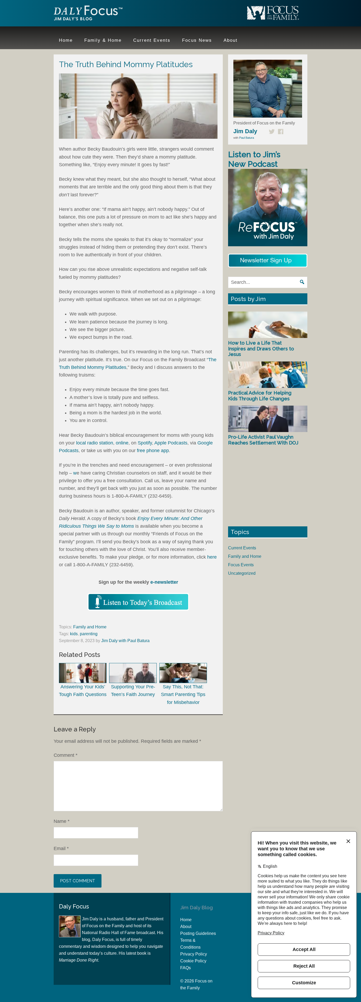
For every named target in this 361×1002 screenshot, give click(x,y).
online (122, 443)
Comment (65, 755)
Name (62, 821)
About (185, 926)
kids (74, 634)
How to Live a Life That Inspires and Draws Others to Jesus (261, 348)
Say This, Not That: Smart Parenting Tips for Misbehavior (183, 694)
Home (186, 919)
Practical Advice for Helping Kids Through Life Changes (259, 395)
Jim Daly (88, 14)
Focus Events (241, 565)
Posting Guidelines (198, 933)
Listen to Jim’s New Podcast (254, 159)
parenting (89, 634)
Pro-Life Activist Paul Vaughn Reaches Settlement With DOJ (263, 440)
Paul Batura (246, 137)
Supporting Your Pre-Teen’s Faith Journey (133, 690)
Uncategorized (242, 573)
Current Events (242, 548)
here (212, 557)
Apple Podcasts (170, 443)
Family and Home (90, 627)
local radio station (94, 443)
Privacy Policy (193, 954)
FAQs (185, 968)
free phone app (153, 450)
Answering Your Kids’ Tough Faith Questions (83, 690)
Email (61, 848)
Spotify (145, 443)
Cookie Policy (193, 961)
